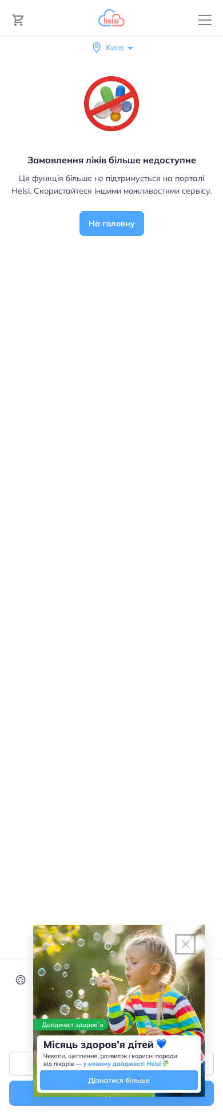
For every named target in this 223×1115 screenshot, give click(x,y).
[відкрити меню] (205, 20)
